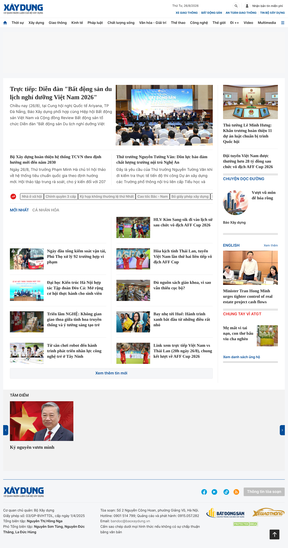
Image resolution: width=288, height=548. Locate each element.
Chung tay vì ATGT (242, 319)
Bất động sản (211, 13)
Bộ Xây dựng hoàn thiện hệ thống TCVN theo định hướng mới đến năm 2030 (55, 159)
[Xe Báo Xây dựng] (268, 514)
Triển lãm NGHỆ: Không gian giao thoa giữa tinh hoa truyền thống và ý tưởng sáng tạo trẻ (76, 323)
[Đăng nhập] (247, 6)
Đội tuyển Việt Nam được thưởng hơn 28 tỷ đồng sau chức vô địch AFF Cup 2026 (250, 161)
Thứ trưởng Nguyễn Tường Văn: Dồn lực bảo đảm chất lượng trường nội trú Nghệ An (160, 159)
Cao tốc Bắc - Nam (152, 196)
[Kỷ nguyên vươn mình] (41, 423)
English (231, 245)
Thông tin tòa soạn (264, 494)
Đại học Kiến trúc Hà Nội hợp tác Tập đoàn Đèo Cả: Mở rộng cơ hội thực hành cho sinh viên (76, 291)
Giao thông (58, 22)
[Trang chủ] (5, 22)
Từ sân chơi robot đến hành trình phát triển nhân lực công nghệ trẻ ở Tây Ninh (74, 352)
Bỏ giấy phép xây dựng (190, 196)
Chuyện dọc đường (243, 179)
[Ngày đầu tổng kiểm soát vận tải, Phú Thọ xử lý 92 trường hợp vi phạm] (27, 258)
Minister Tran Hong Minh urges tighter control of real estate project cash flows (249, 299)
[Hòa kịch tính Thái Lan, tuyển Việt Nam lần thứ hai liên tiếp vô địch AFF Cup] (133, 258)
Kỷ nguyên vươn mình (34, 450)
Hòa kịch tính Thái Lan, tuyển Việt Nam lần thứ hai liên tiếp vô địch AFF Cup (180, 256)
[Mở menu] (283, 22)
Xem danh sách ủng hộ (241, 363)
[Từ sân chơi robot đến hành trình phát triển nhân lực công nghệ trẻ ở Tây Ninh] (27, 355)
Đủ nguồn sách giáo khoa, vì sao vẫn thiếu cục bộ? (181, 285)
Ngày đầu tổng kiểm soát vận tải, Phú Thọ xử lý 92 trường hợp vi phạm (76, 256)
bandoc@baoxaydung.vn (130, 523)
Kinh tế (77, 22)
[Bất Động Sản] (225, 515)
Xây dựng (36, 22)
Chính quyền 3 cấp (61, 196)
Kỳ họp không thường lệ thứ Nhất (107, 196)
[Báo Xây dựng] (23, 8)
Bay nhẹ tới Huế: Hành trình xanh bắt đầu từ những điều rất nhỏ (181, 320)
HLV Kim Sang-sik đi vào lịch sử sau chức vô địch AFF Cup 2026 (182, 225)
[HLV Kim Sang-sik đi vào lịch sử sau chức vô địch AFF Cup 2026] (133, 227)
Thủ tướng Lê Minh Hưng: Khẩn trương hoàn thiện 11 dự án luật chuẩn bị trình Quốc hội (250, 133)
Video (248, 22)
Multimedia (267, 22)
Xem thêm (271, 245)
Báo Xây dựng (234, 222)
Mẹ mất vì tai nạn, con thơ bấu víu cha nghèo (236, 342)
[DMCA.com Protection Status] (245, 526)
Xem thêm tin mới (111, 376)
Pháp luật (95, 22)
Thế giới (219, 22)
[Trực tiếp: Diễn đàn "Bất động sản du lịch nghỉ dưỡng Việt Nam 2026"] (164, 115)
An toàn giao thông (241, 13)
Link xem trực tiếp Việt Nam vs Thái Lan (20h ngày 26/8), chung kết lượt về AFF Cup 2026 (181, 355)
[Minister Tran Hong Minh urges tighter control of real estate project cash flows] (250, 268)
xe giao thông (187, 13)
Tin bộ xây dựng (272, 13)
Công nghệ (199, 22)
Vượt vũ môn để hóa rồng (265, 195)
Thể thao (178, 22)
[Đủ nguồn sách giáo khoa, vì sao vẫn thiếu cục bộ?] (133, 290)
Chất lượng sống (121, 22)
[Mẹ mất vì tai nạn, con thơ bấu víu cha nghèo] (267, 341)
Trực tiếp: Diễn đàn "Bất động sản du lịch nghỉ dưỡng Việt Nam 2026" (60, 97)
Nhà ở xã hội (32, 196)
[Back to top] (274, 534)
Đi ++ (234, 22)
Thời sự (18, 22)
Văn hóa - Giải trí (152, 22)
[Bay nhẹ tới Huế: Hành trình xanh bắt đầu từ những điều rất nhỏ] (133, 322)
